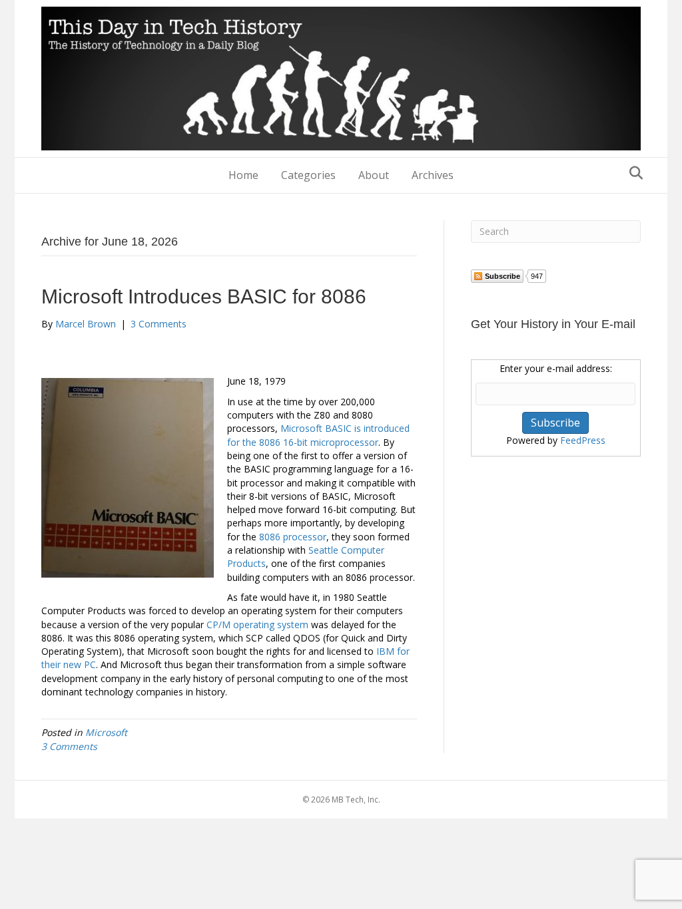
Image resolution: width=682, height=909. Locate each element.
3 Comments (158, 323)
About (373, 175)
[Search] (632, 173)
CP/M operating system (257, 624)
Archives (433, 175)
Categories (308, 175)
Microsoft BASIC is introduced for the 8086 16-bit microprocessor (318, 435)
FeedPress (582, 440)
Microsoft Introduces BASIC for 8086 (203, 296)
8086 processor (292, 536)
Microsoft (106, 732)
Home (243, 175)
